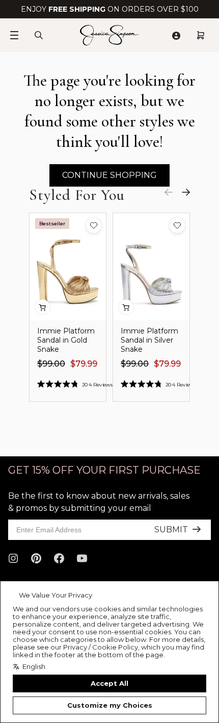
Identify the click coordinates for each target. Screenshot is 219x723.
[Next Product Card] (186, 192)
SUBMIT (171, 529)
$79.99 (83, 364)
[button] (93, 225)
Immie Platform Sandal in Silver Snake (149, 340)
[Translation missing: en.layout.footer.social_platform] (13, 558)
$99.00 (51, 364)
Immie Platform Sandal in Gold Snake (66, 340)
